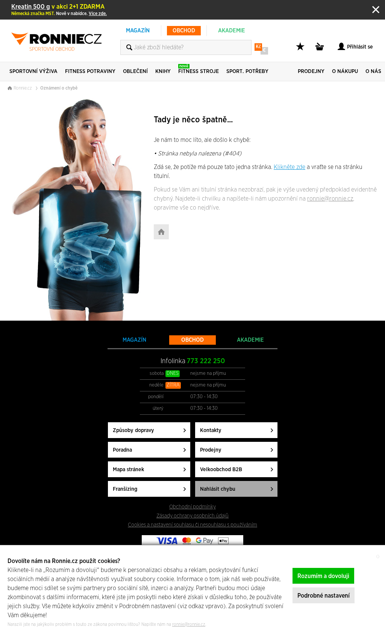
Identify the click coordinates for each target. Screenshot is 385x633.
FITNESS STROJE (198, 69)
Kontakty (210, 430)
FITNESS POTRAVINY (90, 71)
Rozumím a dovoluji (323, 576)
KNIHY (163, 71)
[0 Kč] (320, 51)
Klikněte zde (289, 167)
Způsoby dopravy (133, 430)
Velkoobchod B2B (221, 469)
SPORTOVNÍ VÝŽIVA (33, 71)
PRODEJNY (311, 71)
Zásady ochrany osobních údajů (192, 516)
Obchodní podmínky (192, 507)
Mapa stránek (128, 469)
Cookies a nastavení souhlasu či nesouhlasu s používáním (192, 525)
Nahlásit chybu (217, 489)
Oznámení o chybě (58, 88)
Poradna (122, 450)
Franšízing (125, 489)
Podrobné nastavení (323, 596)
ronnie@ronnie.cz (330, 199)
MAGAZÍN (138, 30)
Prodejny (210, 450)
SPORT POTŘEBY (247, 71)
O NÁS (373, 71)
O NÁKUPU (345, 71)
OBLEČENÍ (135, 71)
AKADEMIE (231, 30)
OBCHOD (184, 30)
